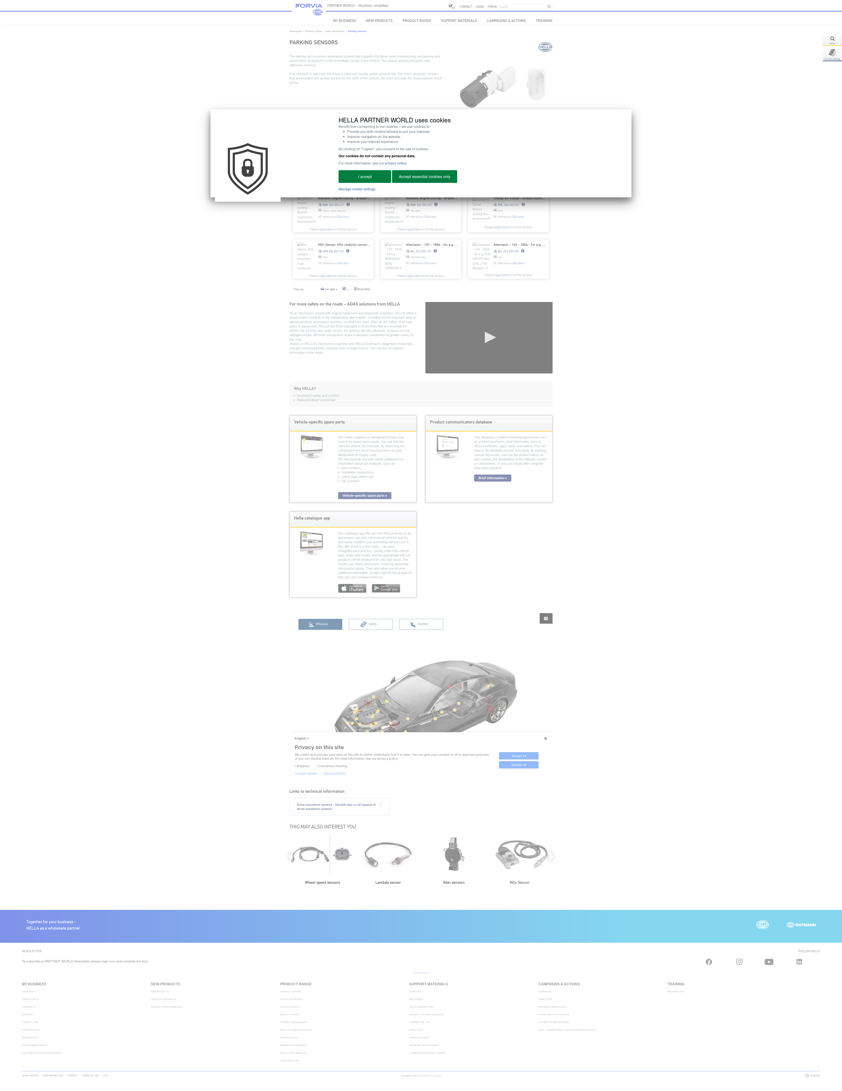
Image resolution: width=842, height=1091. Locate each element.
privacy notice (396, 163)
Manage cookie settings (357, 188)
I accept (365, 176)
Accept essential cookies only (424, 176)
